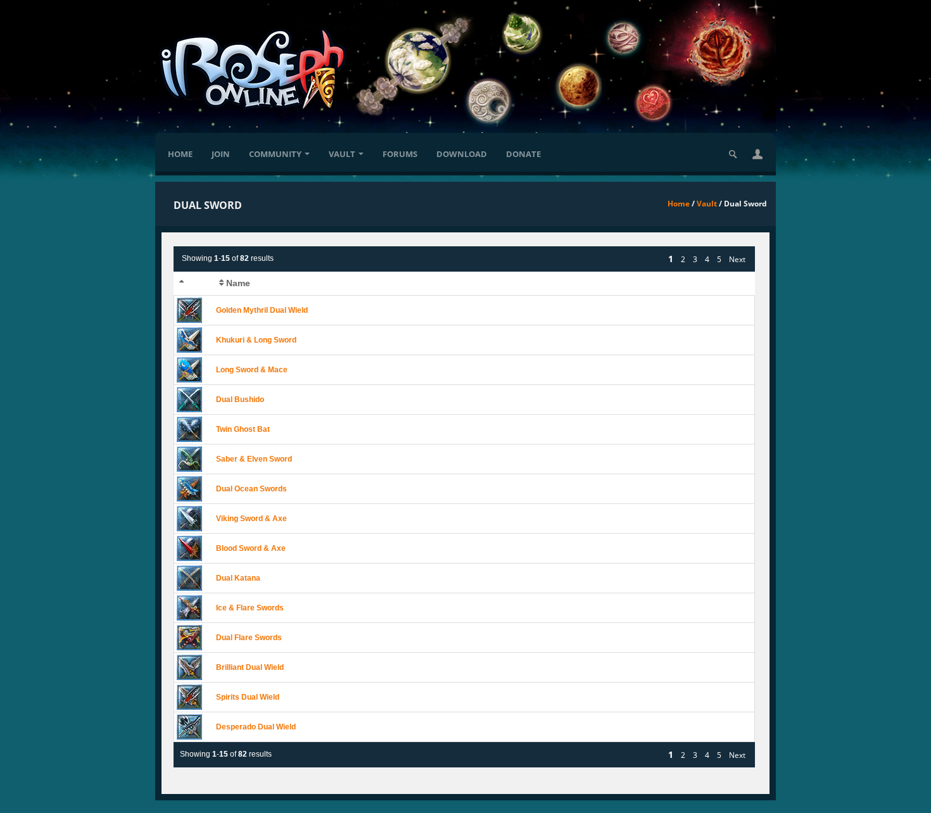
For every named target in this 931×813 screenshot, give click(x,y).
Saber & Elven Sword (254, 459)
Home (180, 154)
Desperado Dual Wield (256, 726)
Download (461, 154)
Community (275, 154)
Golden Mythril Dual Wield (262, 310)
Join (221, 154)
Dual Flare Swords (249, 637)
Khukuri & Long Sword (256, 340)
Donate (523, 154)
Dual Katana (238, 578)
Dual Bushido (240, 399)
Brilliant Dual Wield (250, 667)
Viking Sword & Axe (251, 518)
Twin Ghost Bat (243, 429)
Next (737, 259)
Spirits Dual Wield (247, 697)
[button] (757, 154)
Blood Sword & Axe (251, 548)
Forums (400, 154)
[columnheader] (194, 284)
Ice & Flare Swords (250, 607)
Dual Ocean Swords (251, 488)
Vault (342, 154)
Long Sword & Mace (252, 369)
